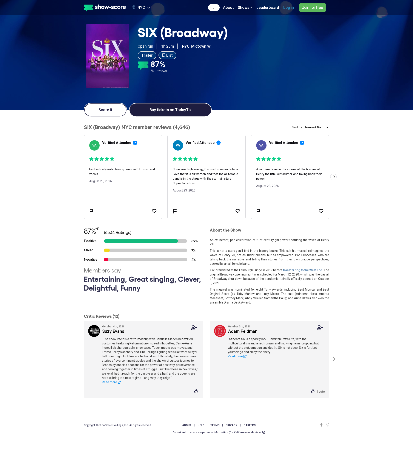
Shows (244, 7)
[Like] (196, 391)
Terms (214, 425)
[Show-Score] (105, 7)
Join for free (312, 7)
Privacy (231, 425)
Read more (110, 382)
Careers (249, 425)
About (228, 7)
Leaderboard (267, 7)
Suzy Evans (113, 331)
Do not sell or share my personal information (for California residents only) (219, 432)
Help (200, 425)
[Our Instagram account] (327, 424)
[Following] (194, 327)
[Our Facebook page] (322, 424)
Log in (288, 7)
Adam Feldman (242, 331)
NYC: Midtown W (196, 46)
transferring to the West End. (303, 270)
